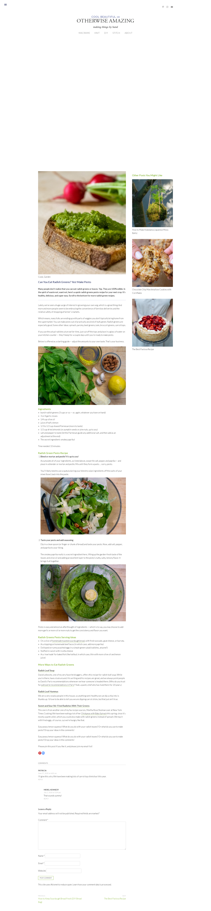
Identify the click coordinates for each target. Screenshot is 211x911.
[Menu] (5, 4)
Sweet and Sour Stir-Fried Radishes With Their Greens (64, 705)
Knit (97, 33)
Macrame (84, 33)
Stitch (116, 33)
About (128, 33)
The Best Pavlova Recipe (115, 898)
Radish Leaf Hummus (48, 691)
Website (42, 870)
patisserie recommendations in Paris (57, 685)
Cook (40, 277)
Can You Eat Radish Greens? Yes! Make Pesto (64, 282)
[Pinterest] (39, 753)
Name (41, 856)
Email (41, 863)
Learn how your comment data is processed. (92, 884)
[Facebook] (43, 753)
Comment (43, 820)
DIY (106, 33)
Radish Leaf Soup (46, 670)
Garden (47, 277)
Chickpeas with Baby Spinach (94, 713)
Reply (40, 779)
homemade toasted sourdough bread (68, 641)
